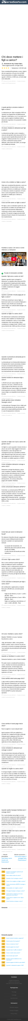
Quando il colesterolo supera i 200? (15, 965)
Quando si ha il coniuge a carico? (14, 878)
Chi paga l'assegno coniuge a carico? (15, 890)
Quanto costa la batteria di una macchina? (13, 959)
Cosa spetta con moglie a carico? (14, 888)
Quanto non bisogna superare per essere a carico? (14, 872)
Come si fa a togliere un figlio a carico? (15, 881)
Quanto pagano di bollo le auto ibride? (15, 962)
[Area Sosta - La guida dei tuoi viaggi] (14, 3)
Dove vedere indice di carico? (13, 875)
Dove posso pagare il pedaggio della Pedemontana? (20, 858)
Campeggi (14, 995)
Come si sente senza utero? (13, 952)
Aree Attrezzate (14, 998)
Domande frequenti (14, 1007)
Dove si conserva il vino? (12, 944)
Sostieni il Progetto (14, 1010)
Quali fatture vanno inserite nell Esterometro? (7, 860)
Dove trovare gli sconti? (12, 955)
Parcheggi (14, 992)
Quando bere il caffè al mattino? (14, 949)
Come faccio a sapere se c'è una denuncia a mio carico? (14, 894)
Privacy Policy (14, 1013)
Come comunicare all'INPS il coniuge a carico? (15, 885)
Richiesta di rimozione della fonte (9, 81)
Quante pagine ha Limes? (12, 947)
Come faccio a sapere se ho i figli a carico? (15, 898)
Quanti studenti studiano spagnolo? (15, 938)
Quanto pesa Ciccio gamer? (13, 941)
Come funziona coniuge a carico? (14, 901)
